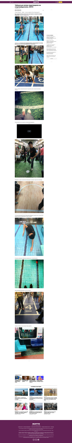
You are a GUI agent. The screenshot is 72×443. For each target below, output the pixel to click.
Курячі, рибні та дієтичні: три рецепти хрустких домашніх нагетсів (51, 56)
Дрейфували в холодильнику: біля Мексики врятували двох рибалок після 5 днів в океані (35, 412)
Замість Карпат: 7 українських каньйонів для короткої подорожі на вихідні (21, 398)
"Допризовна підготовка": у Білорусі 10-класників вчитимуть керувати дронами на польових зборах (51, 37)
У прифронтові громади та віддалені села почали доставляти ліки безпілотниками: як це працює (51, 45)
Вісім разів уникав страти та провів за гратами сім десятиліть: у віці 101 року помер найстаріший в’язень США (50, 399)
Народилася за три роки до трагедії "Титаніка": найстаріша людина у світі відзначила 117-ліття (21, 412)
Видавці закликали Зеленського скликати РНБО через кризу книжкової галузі (50, 412)
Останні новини (50, 35)
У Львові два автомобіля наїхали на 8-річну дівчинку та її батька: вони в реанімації (36, 398)
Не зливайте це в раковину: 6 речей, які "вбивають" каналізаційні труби (51, 53)
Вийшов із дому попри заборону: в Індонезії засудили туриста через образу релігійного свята (51, 41)
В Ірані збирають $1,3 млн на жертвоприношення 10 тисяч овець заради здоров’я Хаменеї (51, 49)
